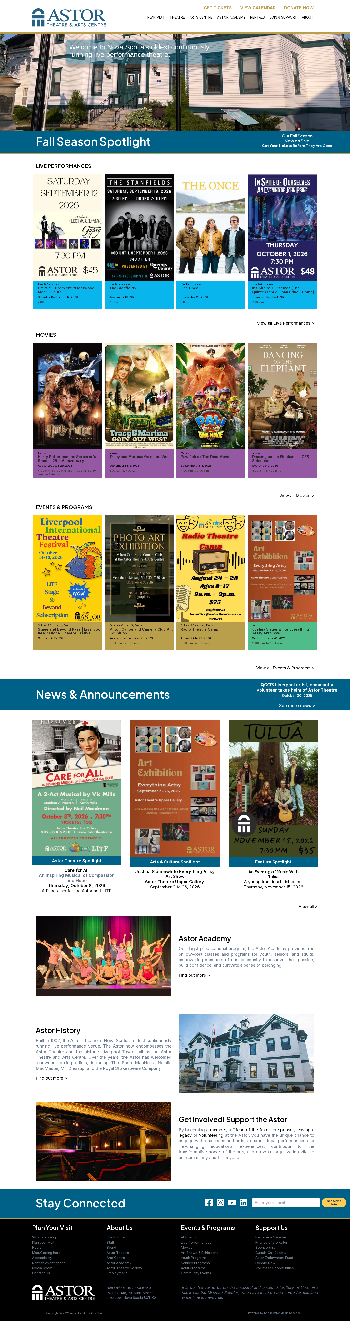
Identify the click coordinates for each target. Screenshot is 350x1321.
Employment (117, 1273)
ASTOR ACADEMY (231, 17)
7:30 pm (114, 302)
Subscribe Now (334, 1202)
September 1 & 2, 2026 (124, 465)
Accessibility (42, 1258)
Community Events (196, 1273)
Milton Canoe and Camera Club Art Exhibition (141, 631)
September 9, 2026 (265, 465)
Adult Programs (193, 1268)
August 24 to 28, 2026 (196, 638)
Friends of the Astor (271, 1242)
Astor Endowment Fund (274, 1258)
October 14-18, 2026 (51, 638)
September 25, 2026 (194, 297)
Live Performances (196, 1242)
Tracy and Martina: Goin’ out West (140, 456)
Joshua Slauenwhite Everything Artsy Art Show (280, 631)
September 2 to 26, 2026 (269, 638)
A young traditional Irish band (273, 881)
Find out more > (194, 975)
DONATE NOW (299, 7)
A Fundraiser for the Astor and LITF (76, 890)
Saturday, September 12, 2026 (58, 297)
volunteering (211, 1135)
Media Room (42, 1268)
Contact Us (41, 1273)
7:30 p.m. (44, 302)
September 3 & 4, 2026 (196, 465)
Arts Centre (116, 1258)
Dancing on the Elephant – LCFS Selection (280, 458)
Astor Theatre (118, 1253)
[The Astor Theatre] (63, 1291)
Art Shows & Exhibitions (200, 1253)
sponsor (286, 1129)
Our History (116, 1237)
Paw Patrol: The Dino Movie (205, 456)
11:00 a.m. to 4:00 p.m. (124, 643)
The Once (189, 288)
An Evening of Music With (273, 871)
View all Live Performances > (285, 323)
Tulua (273, 876)
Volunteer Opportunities (274, 1268)
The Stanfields (122, 288)
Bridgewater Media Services (282, 1313)
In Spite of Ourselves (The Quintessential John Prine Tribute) (283, 290)
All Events (188, 1237)
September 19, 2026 (122, 297)
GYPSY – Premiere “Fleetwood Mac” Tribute (66, 290)
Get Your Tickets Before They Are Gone (297, 145)
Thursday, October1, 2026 (269, 297)
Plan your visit (43, 1242)
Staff (110, 1242)
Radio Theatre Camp (199, 629)
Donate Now (265, 1263)
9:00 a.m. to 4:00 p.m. (196, 643)
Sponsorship (265, 1247)
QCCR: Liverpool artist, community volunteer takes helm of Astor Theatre (297, 689)
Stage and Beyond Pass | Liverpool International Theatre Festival (69, 631)
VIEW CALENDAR (257, 7)
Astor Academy (119, 1263)
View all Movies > (296, 495)
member (218, 1129)
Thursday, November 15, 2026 (273, 886)
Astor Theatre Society (124, 1268)
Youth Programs (194, 1258)
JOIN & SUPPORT (283, 17)
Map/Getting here (46, 1253)
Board (111, 1247)
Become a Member (270, 1237)
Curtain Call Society (270, 1253)
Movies (187, 1247)
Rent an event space (48, 1263)
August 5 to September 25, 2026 (131, 638)
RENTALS (257, 17)
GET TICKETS (218, 7)
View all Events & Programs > (285, 667)
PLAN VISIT (156, 17)
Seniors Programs (195, 1263)
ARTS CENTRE (201, 17)
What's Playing (44, 1237)
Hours (37, 1247)
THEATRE (177, 17)
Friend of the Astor (251, 1129)
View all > (308, 906)
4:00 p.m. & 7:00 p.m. (123, 470)
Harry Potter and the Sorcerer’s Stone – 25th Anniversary (67, 458)
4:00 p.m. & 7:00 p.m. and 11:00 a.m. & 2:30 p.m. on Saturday (67, 472)
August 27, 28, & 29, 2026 (55, 465)
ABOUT (308, 17)
